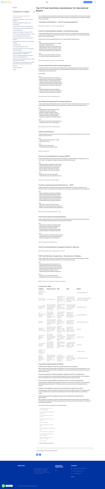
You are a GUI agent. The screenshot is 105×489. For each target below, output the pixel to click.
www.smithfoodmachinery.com (82, 322)
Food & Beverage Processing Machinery (21, 36)
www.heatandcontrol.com (81, 307)
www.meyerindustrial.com (82, 314)
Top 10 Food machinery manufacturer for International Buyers (21, 17)
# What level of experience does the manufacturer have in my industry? (23, 49)
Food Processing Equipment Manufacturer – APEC (24, 34)
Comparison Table (17, 44)
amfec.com (79, 329)
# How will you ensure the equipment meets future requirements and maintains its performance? (23, 63)
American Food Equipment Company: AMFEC (23, 32)
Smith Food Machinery (17, 30)
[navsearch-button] (95, 2)
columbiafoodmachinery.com (82, 292)
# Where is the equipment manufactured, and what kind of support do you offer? (23, 59)
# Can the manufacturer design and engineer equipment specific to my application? (22, 53)
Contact (14, 69)
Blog (47, 2)
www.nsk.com (79, 344)
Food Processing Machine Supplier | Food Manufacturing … (22, 23)
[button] (34, 12)
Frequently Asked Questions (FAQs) (20, 46)
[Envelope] (37, 454)
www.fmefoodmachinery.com (82, 358)
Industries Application (17, 67)
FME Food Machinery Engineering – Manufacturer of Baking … (23, 42)
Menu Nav (15, 65)
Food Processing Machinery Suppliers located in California (23, 38)
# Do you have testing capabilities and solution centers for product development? (23, 56)
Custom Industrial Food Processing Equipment (23, 26)
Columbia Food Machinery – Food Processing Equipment (23, 20)
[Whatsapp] (40, 454)
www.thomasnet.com (81, 351)
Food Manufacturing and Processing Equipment (23, 28)
